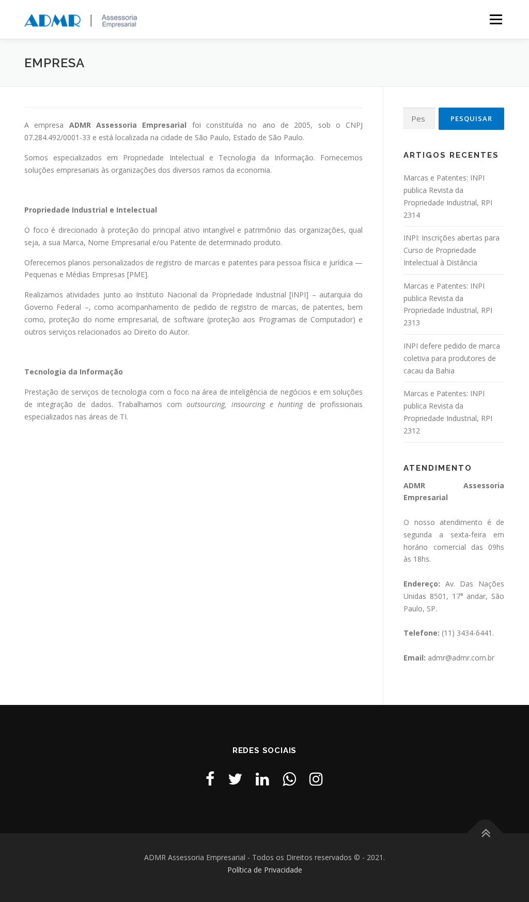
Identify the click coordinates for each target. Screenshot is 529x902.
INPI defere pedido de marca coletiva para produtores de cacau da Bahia (451, 358)
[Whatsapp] (289, 778)
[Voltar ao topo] (485, 833)
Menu (496, 19)
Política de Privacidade (264, 870)
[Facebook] (210, 778)
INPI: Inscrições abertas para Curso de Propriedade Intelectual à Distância (451, 250)
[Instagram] (316, 778)
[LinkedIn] (262, 778)
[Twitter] (235, 778)
